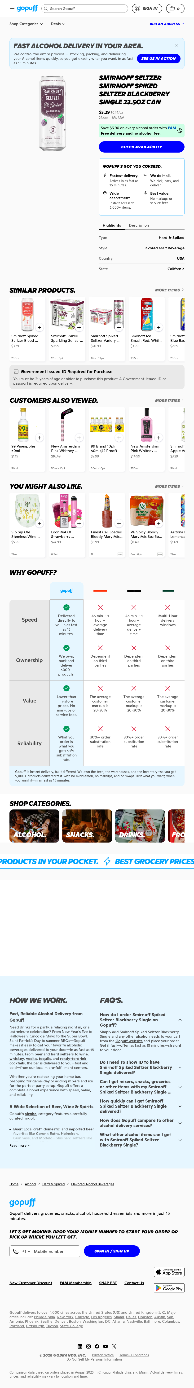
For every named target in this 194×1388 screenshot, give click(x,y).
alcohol (142, 1036)
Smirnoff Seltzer (130, 78)
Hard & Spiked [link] (53, 1184)
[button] (175, 8)
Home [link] (13, 1184)
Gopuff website (129, 1040)
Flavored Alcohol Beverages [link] (92, 1184)
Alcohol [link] (30, 1184)
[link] (27, 8)
